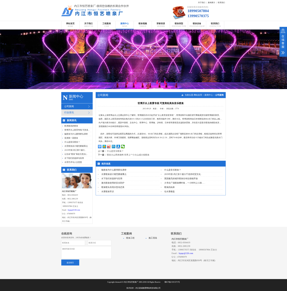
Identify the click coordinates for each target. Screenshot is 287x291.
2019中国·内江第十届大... (75, 150)
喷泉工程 (106, 32)
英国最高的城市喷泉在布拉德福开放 (181, 178)
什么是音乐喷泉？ (72, 142)
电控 (197, 56)
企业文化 (88, 37)
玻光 (197, 46)
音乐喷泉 (179, 37)
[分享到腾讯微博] (114, 146)
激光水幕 (197, 61)
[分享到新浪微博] (109, 146)
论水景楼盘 (169, 191)
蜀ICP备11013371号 (172, 282)
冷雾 (197, 41)
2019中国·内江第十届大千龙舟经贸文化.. (183, 174)
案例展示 (211, 2)
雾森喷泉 (179, 46)
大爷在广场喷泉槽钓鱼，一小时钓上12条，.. (184, 183)
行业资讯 (125, 37)
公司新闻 (125, 32)
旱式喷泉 (179, 41)
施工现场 (106, 37)
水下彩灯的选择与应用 (74, 158)
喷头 (197, 32)
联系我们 (221, 2)
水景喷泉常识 (107, 191)
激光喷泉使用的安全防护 (112, 183)
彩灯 (197, 51)
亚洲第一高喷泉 (71, 138)
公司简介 (88, 32)
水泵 (197, 37)
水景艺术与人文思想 (73, 162)
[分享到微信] (123, 146)
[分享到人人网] (118, 146)
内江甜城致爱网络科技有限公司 (148, 288)
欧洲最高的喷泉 (71, 126)
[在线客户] (283, 42)
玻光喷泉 (179, 51)
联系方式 (215, 32)
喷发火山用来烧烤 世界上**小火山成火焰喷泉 (128, 155)
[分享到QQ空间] (104, 146)
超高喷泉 (179, 32)
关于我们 (201, 2)
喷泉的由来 (169, 187)
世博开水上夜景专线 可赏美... (77, 130)
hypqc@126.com (74, 210)
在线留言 (215, 37)
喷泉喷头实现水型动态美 (112, 187)
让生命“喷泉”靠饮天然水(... (76, 154)
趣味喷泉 (179, 61)
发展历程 (88, 41)
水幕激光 (179, 56)
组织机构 (88, 46)
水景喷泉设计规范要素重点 (76, 146)
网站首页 (198, 95)
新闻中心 (208, 95)
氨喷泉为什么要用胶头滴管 (76, 134)
